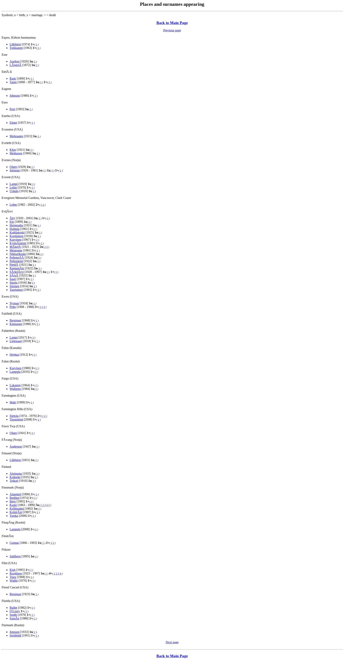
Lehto (13, 187)
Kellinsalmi (17, 508)
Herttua (14, 354)
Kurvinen (16, 239)
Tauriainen (16, 289)
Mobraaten (16, 136)
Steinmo (15, 170)
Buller (13, 607)
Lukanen (15, 385)
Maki (13, 402)
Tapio (13, 82)
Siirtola (14, 416)
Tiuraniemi (16, 419)
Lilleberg (15, 44)
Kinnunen (16, 324)
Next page (172, 642)
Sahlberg (15, 556)
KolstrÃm (16, 512)
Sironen (14, 286)
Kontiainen (16, 236)
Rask (13, 78)
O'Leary (15, 611)
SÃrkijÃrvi (17, 272)
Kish (13, 569)
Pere (12, 109)
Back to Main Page (172, 23)
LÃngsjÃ (16, 65)
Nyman (14, 303)
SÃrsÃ (14, 275)
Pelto (13, 307)
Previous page (172, 30)
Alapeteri (15, 494)
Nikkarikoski (18, 254)
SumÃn (14, 618)
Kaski (13, 505)
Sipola (14, 282)
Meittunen (16, 153)
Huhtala (15, 229)
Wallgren (15, 388)
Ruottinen (16, 573)
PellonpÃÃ (17, 257)
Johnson (15, 95)
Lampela (15, 371)
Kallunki (15, 477)
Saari (13, 279)
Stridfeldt (15, 635)
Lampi (14, 184)
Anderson (16, 446)
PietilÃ (14, 264)
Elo (12, 221)
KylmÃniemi (18, 243)
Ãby (12, 218)
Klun (13, 149)
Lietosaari (16, 341)
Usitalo (14, 191)
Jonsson (15, 632)
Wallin (14, 580)
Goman (14, 542)
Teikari (14, 480)
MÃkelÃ (15, 246)
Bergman (15, 320)
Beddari (15, 497)
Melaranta (16, 250)
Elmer (13, 122)
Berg (13, 501)
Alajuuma (16, 473)
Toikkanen (16, 48)
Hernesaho (16, 225)
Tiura (13, 577)
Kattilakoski (17, 232)
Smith (13, 614)
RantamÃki (17, 268)
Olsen (13, 166)
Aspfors (15, 61)
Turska (14, 515)
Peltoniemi (16, 261)
